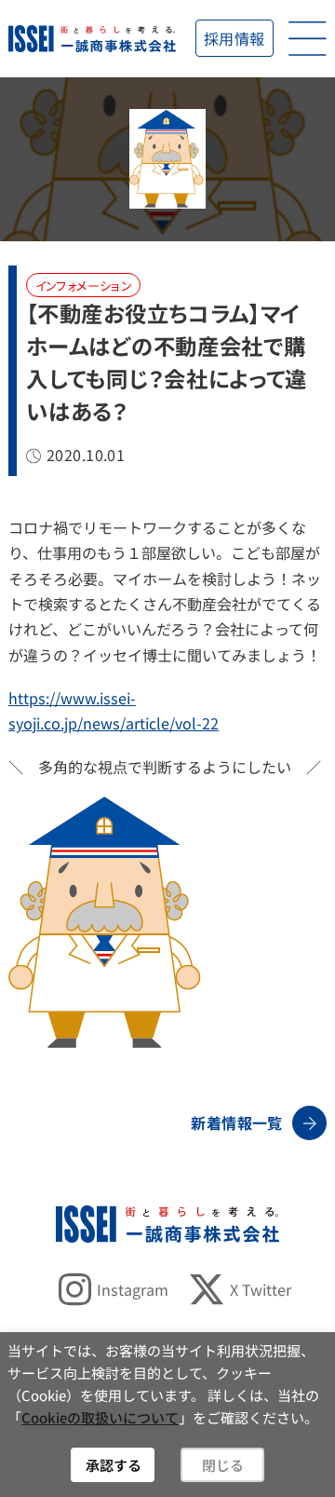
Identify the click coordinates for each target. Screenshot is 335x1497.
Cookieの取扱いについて (100, 1417)
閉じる (223, 1465)
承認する (113, 1465)
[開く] (307, 38)
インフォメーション (84, 285)
